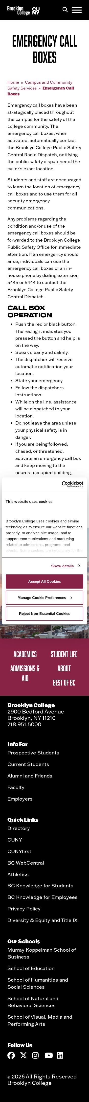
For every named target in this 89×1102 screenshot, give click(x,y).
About (64, 668)
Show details (62, 566)
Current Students (28, 764)
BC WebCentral (25, 862)
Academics (25, 653)
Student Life (64, 653)
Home (13, 82)
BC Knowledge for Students (40, 885)
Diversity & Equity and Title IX (42, 920)
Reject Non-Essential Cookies (44, 613)
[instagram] (36, 1055)
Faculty (15, 787)
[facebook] (11, 1055)
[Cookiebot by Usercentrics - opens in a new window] (62, 484)
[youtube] (48, 1055)
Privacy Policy (24, 908)
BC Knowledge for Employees (42, 897)
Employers (20, 798)
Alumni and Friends (29, 775)
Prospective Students (33, 752)
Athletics (18, 874)
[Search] (65, 10)
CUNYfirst (19, 851)
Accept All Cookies (44, 581)
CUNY (14, 839)
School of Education (31, 968)
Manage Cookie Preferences (42, 597)
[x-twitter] (23, 1055)
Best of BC (64, 682)
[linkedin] (60, 1055)
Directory (18, 828)
